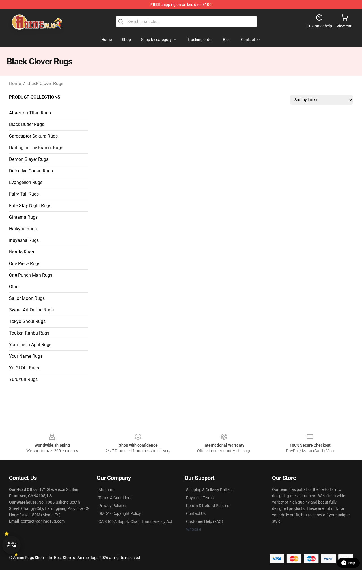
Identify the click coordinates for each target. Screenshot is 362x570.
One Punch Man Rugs (30, 275)
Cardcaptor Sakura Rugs (33, 136)
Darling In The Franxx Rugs (36, 147)
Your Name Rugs (25, 356)
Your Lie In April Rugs (30, 344)
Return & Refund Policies (207, 505)
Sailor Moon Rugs (27, 298)
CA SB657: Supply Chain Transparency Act (135, 521)
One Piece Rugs (24, 263)
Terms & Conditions (115, 497)
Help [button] (351, 563)
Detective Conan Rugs (31, 171)
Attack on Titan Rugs (30, 113)
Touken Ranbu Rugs (29, 333)
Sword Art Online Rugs (31, 310)
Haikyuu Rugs (23, 228)
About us (106, 489)
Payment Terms (200, 497)
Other (14, 286)
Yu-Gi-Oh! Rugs (24, 367)
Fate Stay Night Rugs (30, 205)
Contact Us (196, 513)
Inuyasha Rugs (24, 240)
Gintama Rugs (23, 217)
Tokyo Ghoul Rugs (27, 321)
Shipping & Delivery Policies (209, 489)
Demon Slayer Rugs (28, 159)
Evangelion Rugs (25, 182)
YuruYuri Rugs (23, 379)
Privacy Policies (112, 505)
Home (15, 83)
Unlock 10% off (11, 545)
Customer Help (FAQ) (204, 521)
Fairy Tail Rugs (24, 194)
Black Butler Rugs (26, 124)
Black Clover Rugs (45, 83)
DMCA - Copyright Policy (119, 513)
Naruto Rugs (21, 252)
